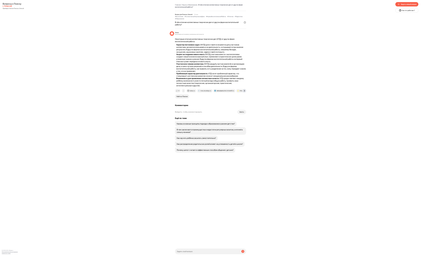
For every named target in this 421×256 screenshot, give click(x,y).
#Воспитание (179, 16)
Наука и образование (189, 5)
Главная (178, 5)
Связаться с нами (6, 253)
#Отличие (230, 16)
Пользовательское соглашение (10, 251)
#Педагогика (239, 16)
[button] (245, 22)
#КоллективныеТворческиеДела (195, 16)
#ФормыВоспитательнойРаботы (216, 16)
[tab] (178, 90)
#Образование (179, 19)
